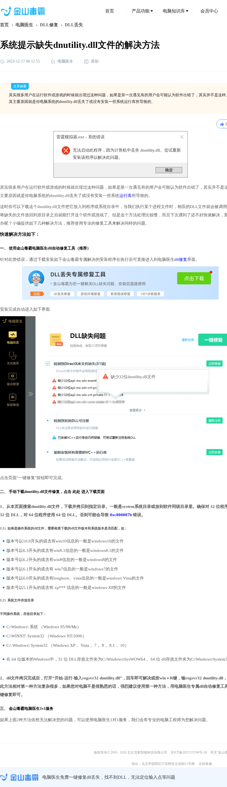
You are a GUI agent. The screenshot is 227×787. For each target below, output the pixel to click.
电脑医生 (24, 24)
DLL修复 (49, 24)
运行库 (125, 195)
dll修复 (180, 259)
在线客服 (205, 764)
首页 (109, 11)
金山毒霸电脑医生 (24, 709)
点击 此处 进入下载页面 (84, 492)
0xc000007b (121, 515)
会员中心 (209, 11)
